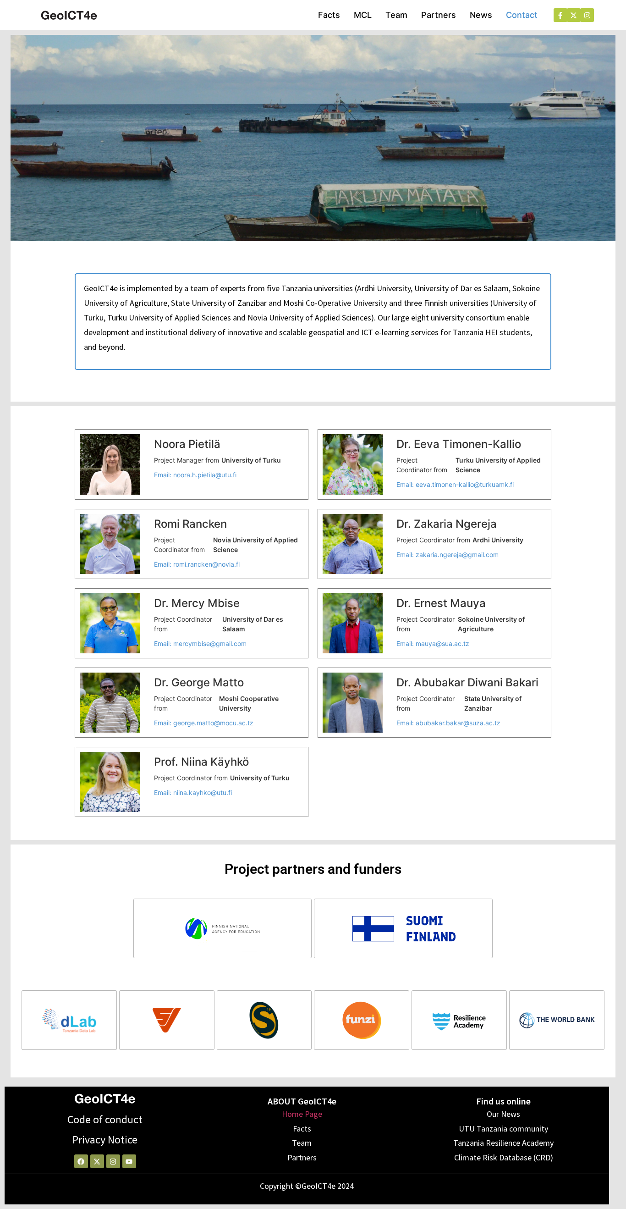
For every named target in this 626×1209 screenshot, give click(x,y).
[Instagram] (113, 1161)
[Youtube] (129, 1161)
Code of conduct (105, 1119)
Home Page (302, 1114)
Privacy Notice (104, 1139)
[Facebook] (81, 1161)
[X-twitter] (97, 1161)
